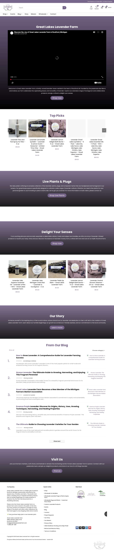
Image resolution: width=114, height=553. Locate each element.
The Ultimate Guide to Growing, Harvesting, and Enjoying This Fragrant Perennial (50, 373)
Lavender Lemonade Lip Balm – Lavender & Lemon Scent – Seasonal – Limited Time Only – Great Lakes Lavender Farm (24, 146)
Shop (5, 14)
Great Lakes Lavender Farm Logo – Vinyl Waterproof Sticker (103, 143)
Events (12, 14)
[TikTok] (83, 527)
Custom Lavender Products (52, 504)
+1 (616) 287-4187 (11, 524)
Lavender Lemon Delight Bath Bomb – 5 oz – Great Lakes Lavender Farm (44, 143)
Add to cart (24, 161)
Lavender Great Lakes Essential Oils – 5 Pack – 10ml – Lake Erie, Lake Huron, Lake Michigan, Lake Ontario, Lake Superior (84, 147)
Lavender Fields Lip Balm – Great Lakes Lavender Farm (48, 282)
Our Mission (47, 520)
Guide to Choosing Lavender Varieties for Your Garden (47, 424)
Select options (103, 161)
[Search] (64, 7)
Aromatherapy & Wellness (29, 361)
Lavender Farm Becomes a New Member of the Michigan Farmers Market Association (47, 390)
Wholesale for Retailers (51, 493)
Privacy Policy (48, 523)
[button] (78, 494)
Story (26, 14)
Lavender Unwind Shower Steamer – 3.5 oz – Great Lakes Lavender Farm (87, 283)
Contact (53, 14)
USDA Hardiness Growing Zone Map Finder (56, 526)
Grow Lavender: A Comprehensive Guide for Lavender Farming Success (48, 356)
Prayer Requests (49, 515)
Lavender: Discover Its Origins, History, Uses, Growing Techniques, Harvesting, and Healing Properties (47, 407)
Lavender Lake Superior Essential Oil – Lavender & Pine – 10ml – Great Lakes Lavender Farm (9, 284)
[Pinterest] (89, 527)
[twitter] (80, 527)
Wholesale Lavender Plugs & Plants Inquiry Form (56, 496)
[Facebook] (77, 527)
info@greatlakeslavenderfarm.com (17, 523)
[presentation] (10, 130)
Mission (33, 14)
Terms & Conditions (50, 531)
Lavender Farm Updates (29, 395)
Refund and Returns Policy (52, 528)
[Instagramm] (86, 527)
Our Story (47, 518)
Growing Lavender (28, 378)
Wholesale (42, 14)
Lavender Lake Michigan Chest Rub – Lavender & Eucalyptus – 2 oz (28, 283)
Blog (19, 14)
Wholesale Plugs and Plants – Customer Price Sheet (56, 501)
